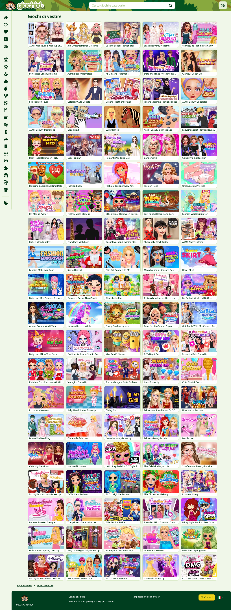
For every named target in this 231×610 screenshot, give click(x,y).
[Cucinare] (5, 117)
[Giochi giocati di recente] (223, 5)
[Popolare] (5, 46)
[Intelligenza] (5, 131)
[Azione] (5, 88)
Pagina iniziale (24, 585)
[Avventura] (5, 81)
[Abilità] (5, 59)
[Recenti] (5, 24)
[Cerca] (170, 5)
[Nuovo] (5, 39)
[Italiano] (222, 597)
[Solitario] (5, 182)
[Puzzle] (5, 168)
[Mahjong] (5, 146)
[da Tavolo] (5, 124)
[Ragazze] (5, 175)
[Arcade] (5, 74)
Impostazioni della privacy (147, 596)
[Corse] (5, 110)
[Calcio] (5, 103)
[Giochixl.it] (24, 5)
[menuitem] (5, 17)
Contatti (208, 597)
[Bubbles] (5, 95)
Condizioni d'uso (77, 596)
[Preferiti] (5, 31)
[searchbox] (132, 5)
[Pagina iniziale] (5, 17)
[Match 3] (5, 153)
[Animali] (5, 66)
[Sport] (5, 189)
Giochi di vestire (45, 585)
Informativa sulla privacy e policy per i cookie (91, 601)
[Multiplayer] (5, 160)
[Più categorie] (5, 203)
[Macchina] (5, 139)
